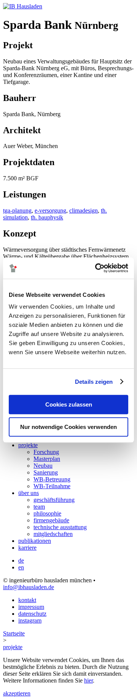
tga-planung (17, 210)
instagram (29, 620)
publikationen (34, 541)
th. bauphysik (47, 217)
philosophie (47, 513)
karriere (27, 547)
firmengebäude (51, 520)
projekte (28, 445)
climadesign (83, 210)
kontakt (27, 600)
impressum (31, 607)
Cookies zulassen (68, 404)
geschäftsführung (54, 500)
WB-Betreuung (51, 479)
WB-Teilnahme (51, 486)
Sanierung (45, 472)
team (39, 506)
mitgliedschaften (53, 534)
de (21, 560)
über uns (28, 493)
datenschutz (32, 613)
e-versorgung (50, 210)
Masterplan (46, 459)
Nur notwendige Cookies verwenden (68, 427)
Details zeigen (94, 381)
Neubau (43, 465)
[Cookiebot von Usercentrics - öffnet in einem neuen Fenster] (96, 268)
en (21, 567)
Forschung (46, 452)
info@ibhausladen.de (28, 587)
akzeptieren (16, 693)
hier (88, 680)
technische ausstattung (60, 527)
